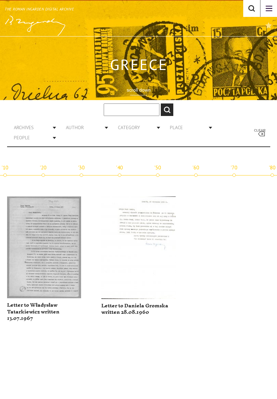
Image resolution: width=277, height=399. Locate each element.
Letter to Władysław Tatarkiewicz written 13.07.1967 (33, 311)
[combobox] (32, 127)
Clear (260, 130)
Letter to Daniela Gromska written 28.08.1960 (134, 309)
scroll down (139, 90)
